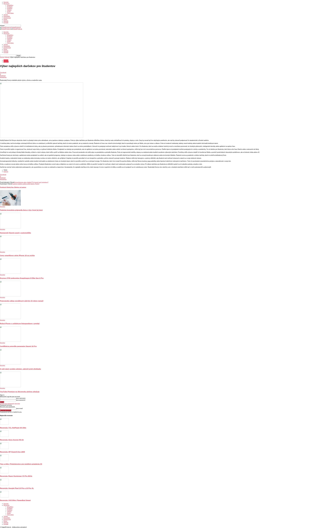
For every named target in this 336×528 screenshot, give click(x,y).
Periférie (9, 8)
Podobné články (5, 187)
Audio (9, 11)
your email (19, 408)
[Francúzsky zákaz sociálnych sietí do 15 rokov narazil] (10, 296)
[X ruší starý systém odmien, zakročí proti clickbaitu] (10, 364)
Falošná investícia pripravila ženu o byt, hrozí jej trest (21, 210)
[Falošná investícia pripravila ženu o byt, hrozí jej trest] (10, 205)
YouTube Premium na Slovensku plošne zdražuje (19, 392)
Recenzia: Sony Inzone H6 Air (12, 440)
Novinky (6, 2)
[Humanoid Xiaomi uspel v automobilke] (10, 228)
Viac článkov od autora (18, 187)
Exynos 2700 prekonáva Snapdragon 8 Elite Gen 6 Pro (22, 278)
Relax (5, 19)
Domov (2, 57)
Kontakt (6, 22)
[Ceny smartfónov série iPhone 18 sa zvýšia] (10, 250)
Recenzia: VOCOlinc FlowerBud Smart (15, 500)
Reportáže (7, 16)
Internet (6, 171)
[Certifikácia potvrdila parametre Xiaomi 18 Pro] (10, 341)
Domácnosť (7, 18)
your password (20, 400)
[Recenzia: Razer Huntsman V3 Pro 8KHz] (4, 473)
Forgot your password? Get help (10, 403)
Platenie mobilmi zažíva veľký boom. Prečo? (25, 184)
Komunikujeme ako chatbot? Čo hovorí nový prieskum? (31, 182)
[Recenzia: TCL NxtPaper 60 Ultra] (4, 424)
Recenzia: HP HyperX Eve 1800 (12, 452)
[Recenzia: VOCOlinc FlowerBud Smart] (4, 497)
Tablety (9, 10)
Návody (6, 21)
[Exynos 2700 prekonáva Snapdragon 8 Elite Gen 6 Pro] (10, 273)
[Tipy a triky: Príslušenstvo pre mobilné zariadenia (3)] (4, 460)
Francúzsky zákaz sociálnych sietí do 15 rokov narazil (21, 301)
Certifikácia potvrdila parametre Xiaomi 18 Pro (18, 346)
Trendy (6, 14)
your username (20, 398)
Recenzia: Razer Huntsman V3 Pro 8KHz (16, 476)
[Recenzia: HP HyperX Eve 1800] (4, 448)
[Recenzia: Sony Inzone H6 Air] (4, 436)
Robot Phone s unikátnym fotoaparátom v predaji (19, 323)
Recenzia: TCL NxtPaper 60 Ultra (13, 428)
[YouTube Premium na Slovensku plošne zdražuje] (10, 386)
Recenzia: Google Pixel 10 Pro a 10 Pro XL (17, 488)
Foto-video (10, 13)
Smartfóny (10, 5)
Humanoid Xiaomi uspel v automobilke (15, 233)
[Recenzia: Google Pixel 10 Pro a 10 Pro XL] (4, 485)
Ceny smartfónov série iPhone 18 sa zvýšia (17, 255)
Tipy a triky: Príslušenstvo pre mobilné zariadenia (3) (21, 464)
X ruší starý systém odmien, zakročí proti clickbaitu (20, 369)
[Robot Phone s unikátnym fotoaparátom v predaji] (10, 318)
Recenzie (6, 3)
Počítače (9, 7)
